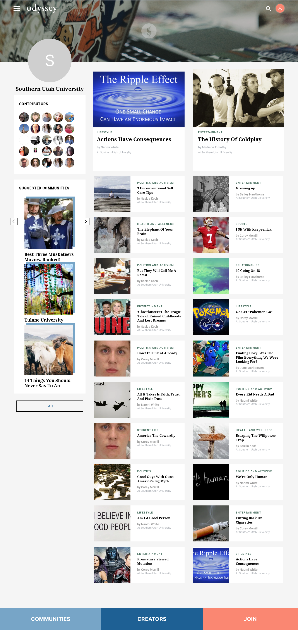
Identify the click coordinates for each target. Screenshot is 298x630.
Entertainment (210, 132)
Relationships (248, 265)
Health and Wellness (155, 224)
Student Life (148, 430)
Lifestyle (104, 132)
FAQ (49, 406)
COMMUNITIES (50, 619)
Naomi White (110, 147)
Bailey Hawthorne (24, 151)
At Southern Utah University (114, 152)
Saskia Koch (35, 163)
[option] (49, 230)
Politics (144, 471)
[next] (85, 221)
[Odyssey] (42, 8)
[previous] (14, 221)
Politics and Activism (155, 182)
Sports (241, 224)
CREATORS (151, 619)
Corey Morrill (46, 117)
